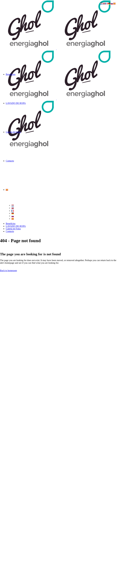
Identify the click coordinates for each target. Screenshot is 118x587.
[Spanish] (7, 189)
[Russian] (13, 216)
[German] (13, 213)
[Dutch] (13, 205)
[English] (13, 208)
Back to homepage (8, 270)
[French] (13, 210)
